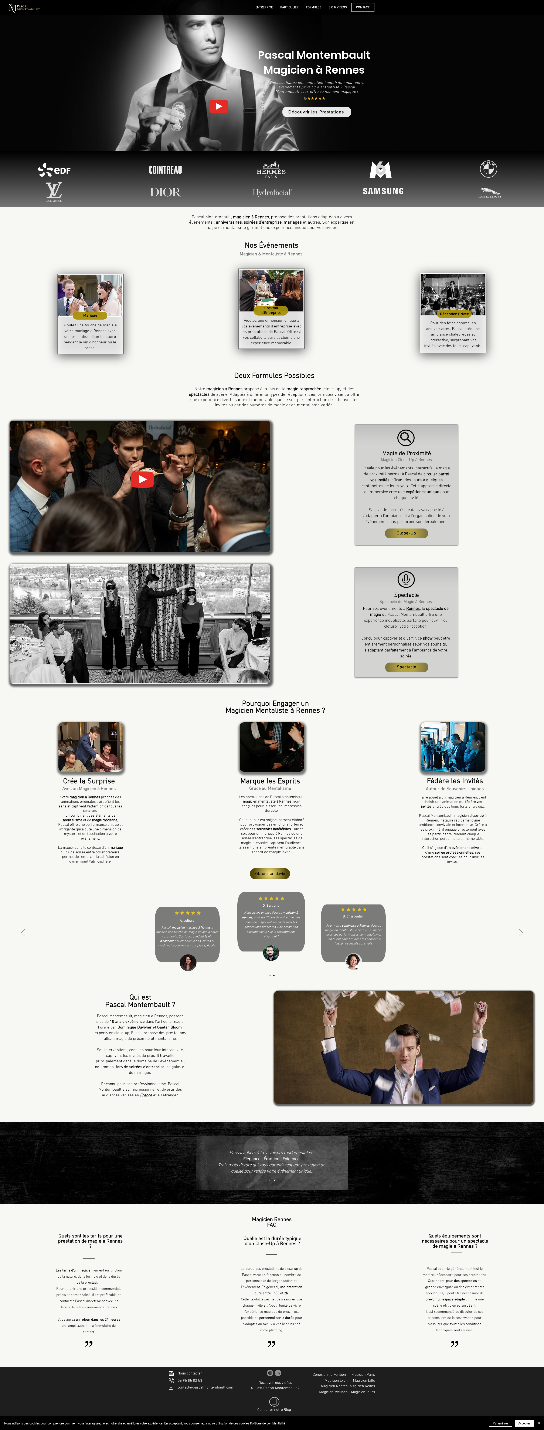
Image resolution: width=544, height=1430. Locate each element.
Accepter (524, 1423)
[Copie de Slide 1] (269, 1180)
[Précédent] (23, 933)
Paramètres (501, 1423)
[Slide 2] (274, 975)
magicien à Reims (258, 920)
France (146, 1095)
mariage (116, 848)
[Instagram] (270, 1373)
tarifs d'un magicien (77, 1271)
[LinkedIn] (278, 1373)
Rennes (413, 608)
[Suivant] (521, 933)
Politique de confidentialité (267, 1423)
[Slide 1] (270, 975)
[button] (218, 106)
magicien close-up (469, 816)
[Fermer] (538, 1423)
